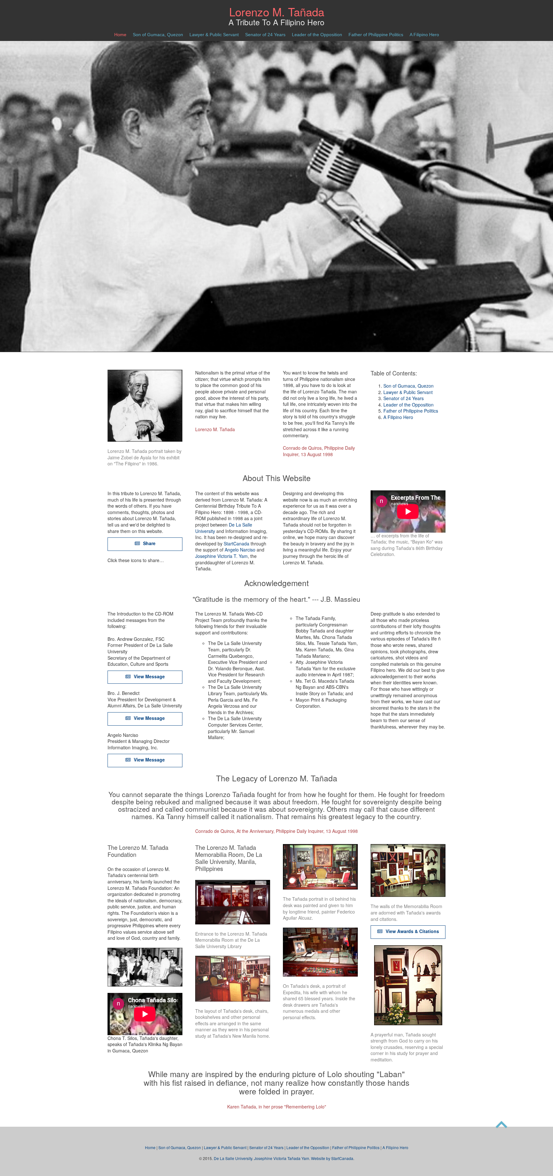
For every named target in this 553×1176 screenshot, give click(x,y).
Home (120, 34)
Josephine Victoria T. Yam (221, 556)
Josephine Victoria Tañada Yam (281, 1158)
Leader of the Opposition (317, 34)
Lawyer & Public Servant (214, 34)
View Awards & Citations (411, 931)
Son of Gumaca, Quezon (158, 34)
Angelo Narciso (240, 549)
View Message (148, 676)
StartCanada (236, 543)
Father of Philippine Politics (376, 34)
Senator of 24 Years (265, 34)
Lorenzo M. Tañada (276, 12)
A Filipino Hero (424, 34)
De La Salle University (233, 1158)
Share (149, 543)
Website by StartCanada (332, 1158)
